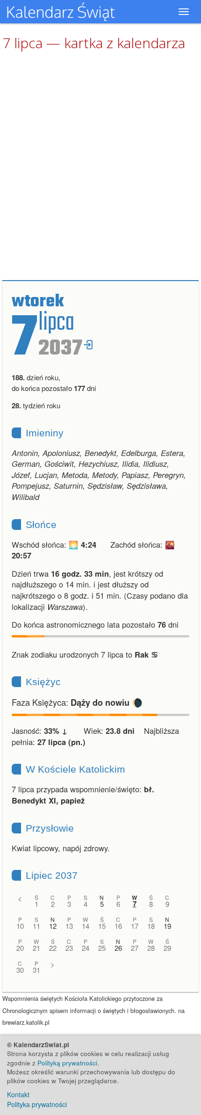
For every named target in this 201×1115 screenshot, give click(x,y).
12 (53, 925)
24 (85, 947)
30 (20, 969)
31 (36, 969)
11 (36, 925)
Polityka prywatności (37, 1104)
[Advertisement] (100, 166)
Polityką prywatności (67, 1062)
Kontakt (18, 1094)
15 (102, 925)
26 (118, 947)
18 (151, 925)
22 (53, 947)
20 (20, 947)
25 (102, 947)
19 (167, 925)
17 (134, 925)
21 (36, 947)
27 (134, 947)
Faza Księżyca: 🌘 (77, 702)
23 (69, 947)
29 (167, 947)
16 (118, 925)
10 (20, 925)
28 (151, 947)
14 (85, 925)
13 (69, 925)
